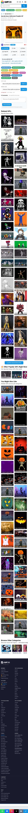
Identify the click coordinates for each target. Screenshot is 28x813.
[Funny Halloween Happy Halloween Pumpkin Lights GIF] (21, 583)
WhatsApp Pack (4, 760)
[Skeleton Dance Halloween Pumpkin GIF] (21, 392)
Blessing (16, 725)
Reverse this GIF (5, 63)
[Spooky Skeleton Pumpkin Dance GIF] (21, 557)
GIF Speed (3, 748)
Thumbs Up (3, 712)
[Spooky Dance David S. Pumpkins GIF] (7, 310)
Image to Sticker (4, 758)
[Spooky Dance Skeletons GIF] (7, 121)
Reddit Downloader (5, 771)
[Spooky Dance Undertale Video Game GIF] (7, 202)
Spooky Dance (8, 13)
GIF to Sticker (3, 756)
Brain (16, 717)
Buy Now (16, 729)
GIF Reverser (3, 746)
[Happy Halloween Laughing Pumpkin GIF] (21, 520)
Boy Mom (17, 727)
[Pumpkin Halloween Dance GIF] (7, 389)
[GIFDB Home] (1, 13)
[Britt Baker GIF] (18, 10)
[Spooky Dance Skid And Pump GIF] (7, 214)
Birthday (16, 673)
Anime (16, 671)
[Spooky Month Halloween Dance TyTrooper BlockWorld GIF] (21, 572)
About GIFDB (3, 778)
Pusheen (16, 696)
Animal (16, 669)
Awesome (17, 715)
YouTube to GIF (4, 763)
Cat (15, 676)
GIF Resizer (3, 743)
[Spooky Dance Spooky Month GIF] (7, 176)
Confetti (16, 710)
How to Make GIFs (18, 735)
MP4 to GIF (3, 740)
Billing (2, 689)
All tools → (3, 735)
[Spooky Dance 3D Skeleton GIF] (21, 354)
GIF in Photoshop (18, 738)
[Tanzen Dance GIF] (21, 624)
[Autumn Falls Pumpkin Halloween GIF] (7, 615)
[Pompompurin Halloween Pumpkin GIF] (7, 440)
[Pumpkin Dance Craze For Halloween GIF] (21, 543)
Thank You (3, 707)
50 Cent (16, 730)
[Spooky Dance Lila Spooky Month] (17, 375)
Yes (2, 719)
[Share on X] (16, 811)
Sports (16, 698)
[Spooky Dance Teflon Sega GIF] (21, 184)
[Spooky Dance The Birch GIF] (21, 295)
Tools (2, 733)
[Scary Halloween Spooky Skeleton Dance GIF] (21, 504)
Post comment (6, 104)
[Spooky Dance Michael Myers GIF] (21, 219)
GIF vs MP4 (17, 746)
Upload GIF (3, 685)
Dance (16, 679)
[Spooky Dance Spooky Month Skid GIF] (7, 135)
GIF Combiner (3, 751)
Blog (2, 780)
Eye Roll (2, 727)
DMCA (2, 783)
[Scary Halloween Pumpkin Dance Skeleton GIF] (21, 463)
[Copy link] (25, 811)
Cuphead (16, 705)
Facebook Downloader (5, 773)
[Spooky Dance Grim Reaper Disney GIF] (7, 272)
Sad (2, 704)
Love (16, 691)
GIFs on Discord (18, 743)
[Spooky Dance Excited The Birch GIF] (21, 338)
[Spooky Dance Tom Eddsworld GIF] (21, 234)
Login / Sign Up (4, 682)
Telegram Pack (4, 761)
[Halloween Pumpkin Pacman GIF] (7, 427)
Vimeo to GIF (3, 765)
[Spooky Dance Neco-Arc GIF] (21, 172)
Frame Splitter (4, 750)
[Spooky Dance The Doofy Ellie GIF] (7, 244)
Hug (2, 722)
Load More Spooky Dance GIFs (14, 362)
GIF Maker (3, 738)
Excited (2, 710)
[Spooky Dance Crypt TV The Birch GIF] (7, 323)
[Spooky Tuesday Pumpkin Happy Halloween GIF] (7, 454)
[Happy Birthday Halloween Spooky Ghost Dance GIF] (7, 541)
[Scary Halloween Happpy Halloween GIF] (7, 602)
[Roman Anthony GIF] (10, 10)
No (1, 717)
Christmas (17, 707)
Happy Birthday (18, 688)
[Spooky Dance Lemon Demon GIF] (21, 143)
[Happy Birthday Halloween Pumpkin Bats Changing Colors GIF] (21, 445)
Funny (16, 684)
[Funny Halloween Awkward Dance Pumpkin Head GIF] (7, 577)
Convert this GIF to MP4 (15, 63)
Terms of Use (3, 787)
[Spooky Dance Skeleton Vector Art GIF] (7, 352)
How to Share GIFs (19, 740)
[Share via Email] (21, 811)
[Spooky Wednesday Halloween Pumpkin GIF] (21, 405)
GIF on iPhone (17, 736)
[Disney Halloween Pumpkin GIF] (21, 634)
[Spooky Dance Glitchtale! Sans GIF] (21, 244)
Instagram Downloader (5, 770)
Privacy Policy (4, 785)
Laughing (3, 709)
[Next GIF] (25, 32)
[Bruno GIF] (3, 10)
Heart (16, 712)
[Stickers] (17, 2)
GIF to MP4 (3, 745)
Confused (3, 715)
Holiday (16, 689)
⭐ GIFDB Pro (4, 684)
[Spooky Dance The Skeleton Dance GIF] (21, 157)
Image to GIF (3, 755)
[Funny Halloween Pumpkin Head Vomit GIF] (7, 629)
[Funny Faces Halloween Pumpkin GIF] (7, 528)
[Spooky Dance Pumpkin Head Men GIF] (21, 284)
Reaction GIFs (17, 753)
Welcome (3, 730)
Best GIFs (17, 751)
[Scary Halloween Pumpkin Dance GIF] (7, 400)
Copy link (3, 81)
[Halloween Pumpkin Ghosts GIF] (21, 478)
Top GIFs (2, 673)
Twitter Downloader (5, 768)
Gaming (16, 686)
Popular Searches (4, 678)
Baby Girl (16, 720)
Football (16, 709)
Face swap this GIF (6, 61)
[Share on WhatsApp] (2, 811)
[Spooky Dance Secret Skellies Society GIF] (7, 253)
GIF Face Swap (4, 736)
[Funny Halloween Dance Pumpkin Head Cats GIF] (21, 491)
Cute (16, 678)
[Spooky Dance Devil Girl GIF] (21, 309)
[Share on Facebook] (7, 811)
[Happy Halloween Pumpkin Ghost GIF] (7, 480)
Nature (16, 694)
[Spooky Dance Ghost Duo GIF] (7, 263)
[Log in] (22, 2)
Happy (2, 702)
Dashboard (3, 687)
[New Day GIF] (25, 10)
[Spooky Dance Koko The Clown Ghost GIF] (21, 253)
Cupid (16, 704)
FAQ (2, 791)
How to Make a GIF (4, 796)
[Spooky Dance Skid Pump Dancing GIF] (7, 236)
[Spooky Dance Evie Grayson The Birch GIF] (7, 148)
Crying (2, 714)
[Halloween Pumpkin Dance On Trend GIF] (21, 431)
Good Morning (4, 725)
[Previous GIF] (2, 32)
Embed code (4, 86)
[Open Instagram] (11, 811)
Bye (2, 720)
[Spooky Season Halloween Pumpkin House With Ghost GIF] (7, 413)
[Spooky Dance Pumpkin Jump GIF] (7, 515)
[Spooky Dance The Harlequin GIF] (7, 191)
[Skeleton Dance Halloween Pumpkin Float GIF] (21, 419)
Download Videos (18, 748)
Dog (15, 683)
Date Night (17, 724)
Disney (16, 681)
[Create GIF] (20, 2)
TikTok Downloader (5, 766)
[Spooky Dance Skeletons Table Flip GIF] (21, 120)
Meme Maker (3, 753)
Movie (16, 693)
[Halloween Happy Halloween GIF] (7, 590)
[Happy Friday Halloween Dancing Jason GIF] (7, 563)
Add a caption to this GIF (17, 61)
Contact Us (3, 782)
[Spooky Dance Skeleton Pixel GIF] (7, 162)
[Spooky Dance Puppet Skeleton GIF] (21, 274)
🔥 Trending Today (4, 675)
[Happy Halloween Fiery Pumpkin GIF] (21, 605)
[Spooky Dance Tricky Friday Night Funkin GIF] (21, 193)
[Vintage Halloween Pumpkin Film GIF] (21, 614)
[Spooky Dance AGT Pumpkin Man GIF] (7, 339)
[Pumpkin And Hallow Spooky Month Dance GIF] (21, 595)
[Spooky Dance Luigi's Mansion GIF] (7, 226)
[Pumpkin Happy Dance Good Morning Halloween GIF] (7, 491)
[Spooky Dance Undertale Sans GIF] (21, 204)
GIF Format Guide (18, 745)
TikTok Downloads (18, 750)
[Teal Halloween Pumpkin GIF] (7, 503)
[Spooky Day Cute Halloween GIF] (7, 552)
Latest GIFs (3, 669)
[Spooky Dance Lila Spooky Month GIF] (21, 263)
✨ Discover (3, 676)
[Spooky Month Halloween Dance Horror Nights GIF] (21, 533)
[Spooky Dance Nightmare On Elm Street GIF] (21, 322)
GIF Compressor (4, 741)
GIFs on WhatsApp (18, 741)
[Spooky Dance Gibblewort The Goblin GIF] (7, 285)
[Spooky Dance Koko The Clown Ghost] (6, 375)
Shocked (3, 729)
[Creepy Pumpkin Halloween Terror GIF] (7, 467)
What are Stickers (4, 798)
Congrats (3, 724)
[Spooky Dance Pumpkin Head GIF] (21, 130)
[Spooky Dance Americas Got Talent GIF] (7, 299)
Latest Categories (4, 671)
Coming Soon (17, 722)
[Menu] (25, 2)
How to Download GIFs (5, 793)
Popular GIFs (3, 800)
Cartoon (16, 675)
